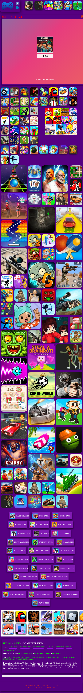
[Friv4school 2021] (17, 4)
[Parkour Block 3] (34, 95)
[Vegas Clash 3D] (24, 124)
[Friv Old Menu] (61, 123)
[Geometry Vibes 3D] (14, 134)
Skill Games (44, 516)
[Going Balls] (34, 153)
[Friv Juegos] (61, 134)
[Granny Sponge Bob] (53, 105)
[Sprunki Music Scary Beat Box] (5, 163)
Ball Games (13, 647)
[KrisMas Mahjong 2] (34, 124)
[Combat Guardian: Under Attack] (38, 9)
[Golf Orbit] (77, 9)
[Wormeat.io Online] (43, 95)
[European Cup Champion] (68, 9)
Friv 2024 (69, 647)
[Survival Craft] (34, 144)
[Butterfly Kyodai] (14, 144)
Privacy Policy (38, 687)
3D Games (50, 647)
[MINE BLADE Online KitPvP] (58, 9)
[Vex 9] (5, 124)
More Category (9, 650)
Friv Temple (60, 647)
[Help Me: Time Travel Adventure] (5, 105)
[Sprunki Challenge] (34, 134)
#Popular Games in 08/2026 (19, 659)
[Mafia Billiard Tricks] (5, 95)
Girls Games (20, 525)
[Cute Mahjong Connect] (24, 105)
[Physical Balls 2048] (48, 9)
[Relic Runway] (73, 153)
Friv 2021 (7, 643)
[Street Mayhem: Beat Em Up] (5, 134)
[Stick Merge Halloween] (24, 115)
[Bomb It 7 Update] (14, 105)
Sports (17, 643)
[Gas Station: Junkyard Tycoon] (14, 153)
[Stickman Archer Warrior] (14, 163)
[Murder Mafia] (14, 95)
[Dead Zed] (5, 144)
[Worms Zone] (24, 153)
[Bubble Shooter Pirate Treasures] (34, 105)
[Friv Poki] (61, 115)
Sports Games (65, 516)
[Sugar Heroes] (53, 153)
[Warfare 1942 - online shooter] (29, 9)
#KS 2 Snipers (14, 657)
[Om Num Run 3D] (43, 153)
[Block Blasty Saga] (5, 153)
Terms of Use (50, 687)
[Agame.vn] (14, 636)
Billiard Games (38, 647)
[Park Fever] (63, 105)
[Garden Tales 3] (24, 134)
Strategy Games (65, 525)
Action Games (24, 533)
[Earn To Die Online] (5, 115)
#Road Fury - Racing (30, 657)
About (29, 687)
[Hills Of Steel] (14, 124)
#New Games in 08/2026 (49, 657)
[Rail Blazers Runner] (73, 95)
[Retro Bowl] (24, 144)
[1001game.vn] (46, 636)
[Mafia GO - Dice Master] (24, 95)
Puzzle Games (42, 525)
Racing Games (22, 516)
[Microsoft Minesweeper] (34, 115)
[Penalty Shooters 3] (14, 115)
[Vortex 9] (63, 153)
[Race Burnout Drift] (63, 95)
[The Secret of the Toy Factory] (73, 105)
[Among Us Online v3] (53, 95)
